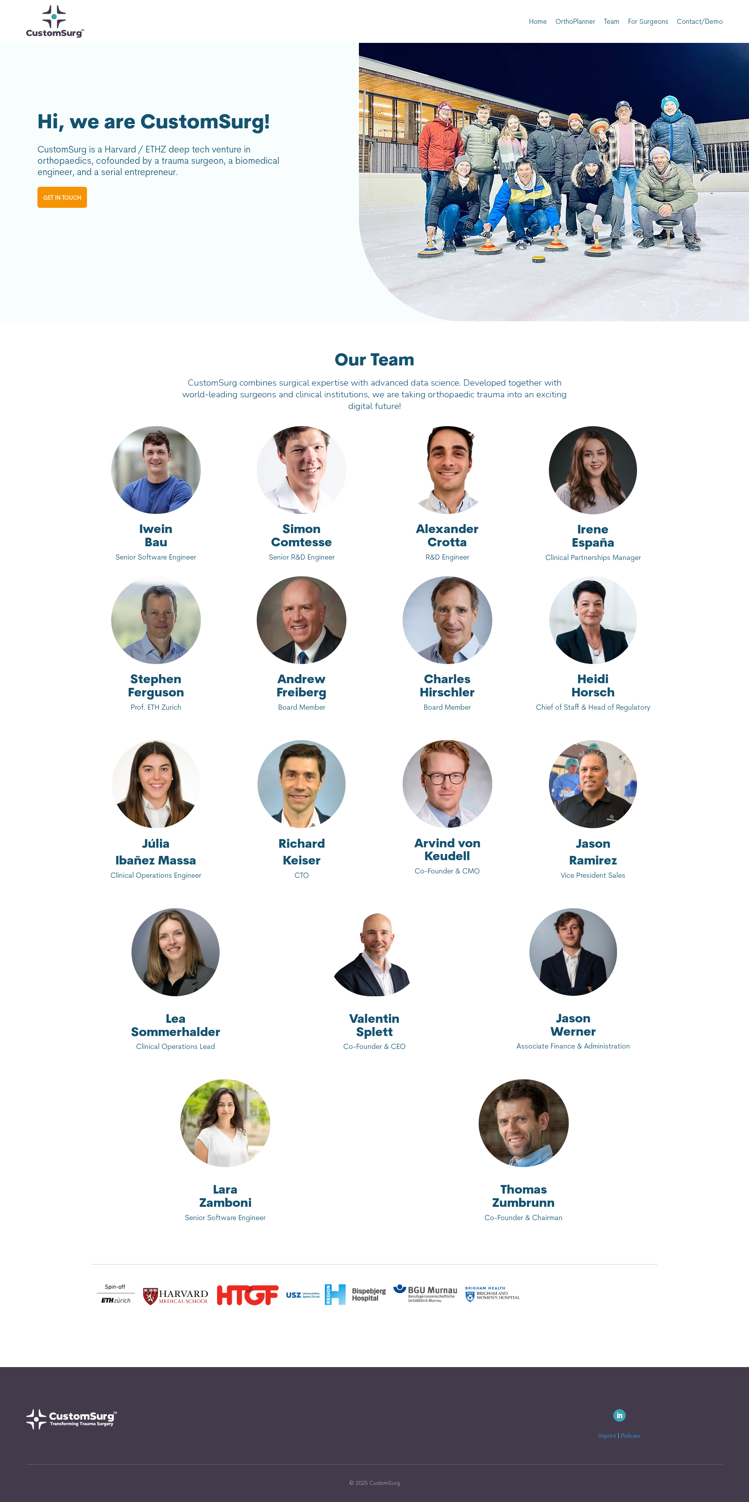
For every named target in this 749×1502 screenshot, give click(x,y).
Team (611, 21)
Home (538, 21)
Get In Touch (62, 197)
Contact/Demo (700, 21)
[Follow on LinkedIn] (619, 1415)
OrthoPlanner (575, 21)
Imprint (607, 1435)
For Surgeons (648, 21)
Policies (630, 1435)
